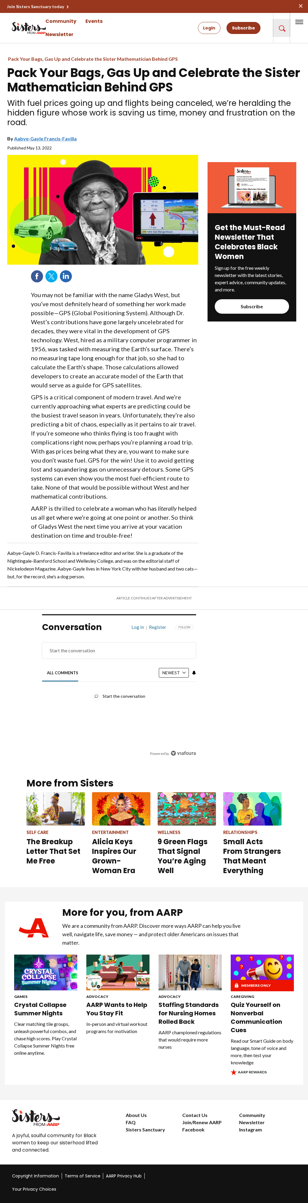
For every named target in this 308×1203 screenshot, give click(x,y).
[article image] (252, 211)
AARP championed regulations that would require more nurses (190, 1039)
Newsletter (59, 34)
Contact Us (195, 1115)
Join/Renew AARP (202, 1122)
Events (94, 21)
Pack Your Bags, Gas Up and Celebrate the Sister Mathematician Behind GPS (93, 59)
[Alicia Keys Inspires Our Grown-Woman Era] (121, 809)
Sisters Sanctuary (145, 1129)
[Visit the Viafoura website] (183, 753)
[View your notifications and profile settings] (194, 673)
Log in (137, 627)
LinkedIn (66, 276)
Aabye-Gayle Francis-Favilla (45, 138)
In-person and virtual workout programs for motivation (116, 1027)
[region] (119, 695)
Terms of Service (82, 1176)
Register (157, 627)
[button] (282, 28)
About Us (136, 1115)
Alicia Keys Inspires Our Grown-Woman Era (114, 856)
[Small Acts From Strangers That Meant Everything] (252, 809)
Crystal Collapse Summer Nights (40, 1009)
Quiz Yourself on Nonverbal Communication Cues (256, 1017)
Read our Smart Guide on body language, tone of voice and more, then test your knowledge (262, 1051)
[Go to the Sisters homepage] (18, 28)
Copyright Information (35, 1176)
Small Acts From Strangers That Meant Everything (252, 856)
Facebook (37, 276)
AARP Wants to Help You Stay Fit (116, 1009)
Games (20, 996)
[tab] (62, 672)
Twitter (51, 276)
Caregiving (242, 996)
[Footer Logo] (57, 1117)
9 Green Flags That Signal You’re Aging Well (183, 856)
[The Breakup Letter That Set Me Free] (55, 809)
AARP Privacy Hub (124, 1176)
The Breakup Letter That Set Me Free (53, 851)
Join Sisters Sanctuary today (35, 6)
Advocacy (97, 996)
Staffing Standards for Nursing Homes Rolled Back (189, 1013)
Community (60, 21)
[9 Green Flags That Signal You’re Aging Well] (187, 809)
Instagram (250, 1129)
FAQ (131, 1122)
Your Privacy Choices (34, 1189)
